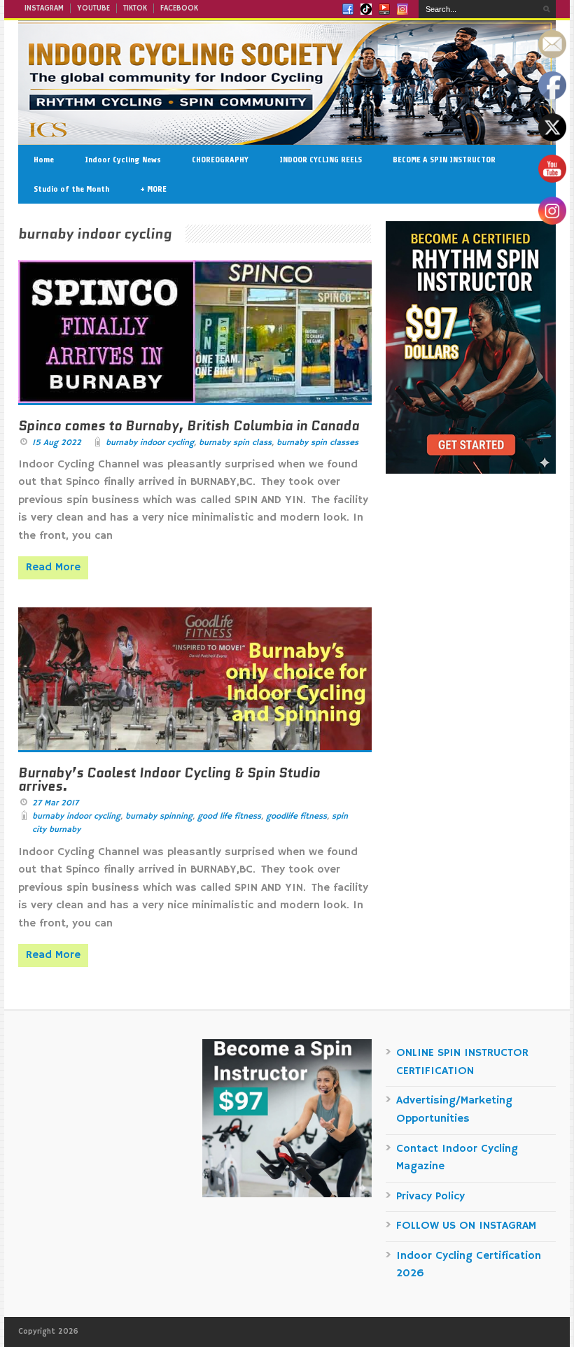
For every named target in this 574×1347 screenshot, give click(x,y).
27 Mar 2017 (55, 803)
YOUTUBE (93, 8)
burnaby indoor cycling (150, 442)
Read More (53, 567)
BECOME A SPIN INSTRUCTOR (444, 159)
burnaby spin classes (317, 442)
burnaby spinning (158, 816)
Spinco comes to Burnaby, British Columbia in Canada (188, 425)
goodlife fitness (296, 816)
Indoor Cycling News (123, 159)
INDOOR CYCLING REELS (320, 159)
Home (44, 159)
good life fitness (229, 816)
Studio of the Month (71, 189)
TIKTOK (135, 8)
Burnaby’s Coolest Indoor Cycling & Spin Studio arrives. (169, 779)
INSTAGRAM (44, 8)
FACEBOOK (179, 8)
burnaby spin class (235, 442)
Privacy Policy (430, 1197)
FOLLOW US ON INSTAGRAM (466, 1226)
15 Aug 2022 (56, 442)
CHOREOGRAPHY (220, 159)
